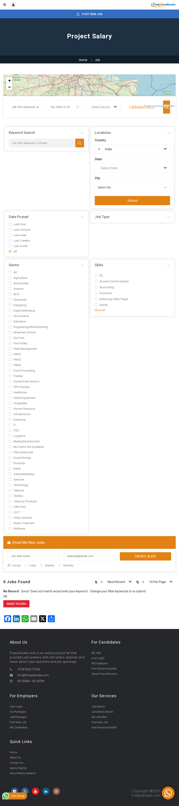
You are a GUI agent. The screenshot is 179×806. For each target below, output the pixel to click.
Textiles (18, 495)
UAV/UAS (20, 506)
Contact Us (16, 762)
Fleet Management (25, 348)
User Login (97, 658)
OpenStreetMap (159, 106)
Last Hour (20, 224)
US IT (17, 512)
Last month (21, 246)
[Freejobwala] (132, 4)
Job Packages (18, 717)
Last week (20, 235)
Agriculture (20, 277)
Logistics (19, 436)
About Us (15, 757)
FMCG (17, 359)
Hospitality (20, 403)
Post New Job (91, 14)
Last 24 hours (22, 229)
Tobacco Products (25, 501)
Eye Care (19, 337)
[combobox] (103, 107)
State (98, 159)
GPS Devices (21, 386)
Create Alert (146, 556)
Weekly (49, 565)
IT (15, 425)
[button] (9, 80)
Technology (21, 485)
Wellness (19, 528)
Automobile (21, 283)
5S (101, 275)
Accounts (106, 293)
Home (83, 60)
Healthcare (20, 392)
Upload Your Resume (104, 673)
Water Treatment (24, 523)
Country (100, 140)
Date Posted (18, 217)
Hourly (16, 565)
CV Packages (18, 711)
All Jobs (96, 652)
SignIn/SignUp (18, 768)
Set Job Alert (99, 717)
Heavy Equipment (24, 397)
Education (20, 321)
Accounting (107, 287)
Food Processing (24, 370)
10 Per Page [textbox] (157, 582)
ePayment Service (25, 332)
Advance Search (142, 107)
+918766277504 (28, 669)
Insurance (20, 419)
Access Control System (114, 281)
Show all (100, 310)
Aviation (19, 288)
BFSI (16, 294)
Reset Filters (16, 603)
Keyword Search (22, 133)
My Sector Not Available (29, 446)
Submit (132, 200)
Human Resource (24, 408)
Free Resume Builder (104, 668)
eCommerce (21, 316)
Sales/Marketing (24, 474)
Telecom (19, 490)
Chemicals (20, 299)
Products (19, 463)
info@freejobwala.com (33, 675)
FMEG (17, 365)
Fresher (18, 376)
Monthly (68, 565)
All (15, 251)
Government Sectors (26, 381)
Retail (17, 468)
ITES (16, 430)
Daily (33, 565)
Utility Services (23, 517)
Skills (99, 265)
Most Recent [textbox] (116, 582)
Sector (14, 265)
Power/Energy (22, 457)
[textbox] (102, 107)
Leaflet (148, 106)
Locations (103, 133)
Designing (20, 305)
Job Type (102, 217)
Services (19, 479)
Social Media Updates (23, 773)
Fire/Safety (20, 343)
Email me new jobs (28, 542)
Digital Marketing (24, 310)
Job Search (98, 706)
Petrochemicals (23, 452)
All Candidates (19, 727)
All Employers (99, 663)
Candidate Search (102, 711)
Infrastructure (22, 414)
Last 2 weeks (22, 240)
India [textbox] (108, 149)
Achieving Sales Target (114, 299)
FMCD (17, 354)
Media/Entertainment (27, 441)
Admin (104, 305)
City (97, 178)
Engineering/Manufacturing (31, 326)
